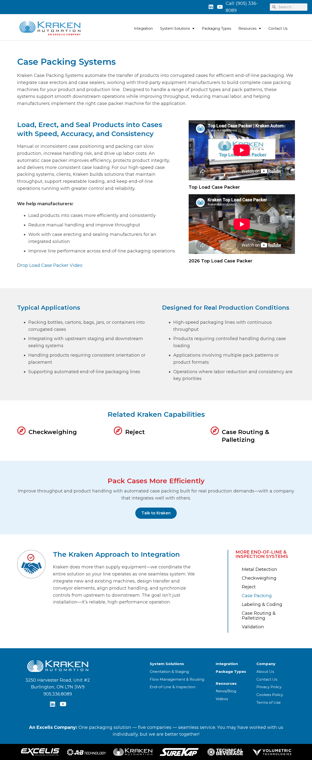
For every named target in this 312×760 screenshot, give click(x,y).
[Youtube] (219, 7)
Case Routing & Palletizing (259, 616)
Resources (247, 28)
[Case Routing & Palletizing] (214, 430)
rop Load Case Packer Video (52, 265)
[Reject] (118, 430)
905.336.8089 (57, 694)
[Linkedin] (210, 7)
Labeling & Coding (262, 604)
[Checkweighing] (21, 430)
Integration (143, 28)
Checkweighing (53, 432)
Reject (135, 432)
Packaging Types (216, 28)
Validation (253, 627)
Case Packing (257, 595)
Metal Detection (259, 569)
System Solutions (175, 28)
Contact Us (277, 28)
